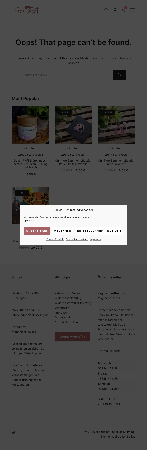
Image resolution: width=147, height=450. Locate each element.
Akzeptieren (37, 230)
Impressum (95, 239)
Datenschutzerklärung (77, 239)
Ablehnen (62, 230)
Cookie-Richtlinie (55, 239)
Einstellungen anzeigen (99, 230)
